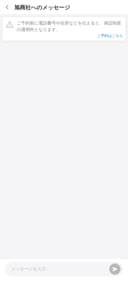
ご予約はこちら (110, 35)
